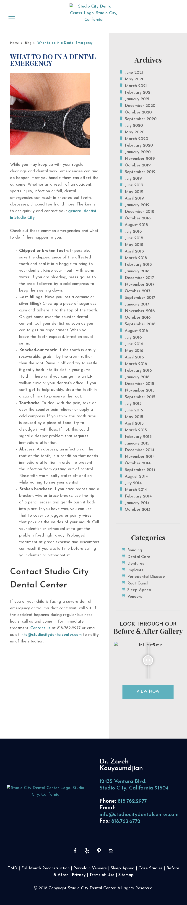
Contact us (40, 628)
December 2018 (139, 212)
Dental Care (138, 557)
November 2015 (140, 391)
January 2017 (137, 305)
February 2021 (138, 93)
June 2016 (134, 344)
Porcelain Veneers (90, 868)
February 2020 (139, 146)
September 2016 (140, 324)
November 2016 (140, 311)
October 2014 (138, 463)
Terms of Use (101, 875)
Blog (28, 43)
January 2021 (137, 99)
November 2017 (139, 285)
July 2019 (133, 179)
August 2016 (136, 331)
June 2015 (134, 410)
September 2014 (140, 470)
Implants (135, 570)
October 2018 (138, 218)
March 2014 (136, 490)
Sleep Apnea (139, 590)
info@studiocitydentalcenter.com (51, 635)
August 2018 (136, 225)
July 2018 (133, 232)
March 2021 (136, 86)
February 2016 (138, 371)
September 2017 (140, 298)
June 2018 (134, 238)
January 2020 (138, 152)
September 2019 (140, 172)
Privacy (79, 875)
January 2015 (137, 444)
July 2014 (133, 483)
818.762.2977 (132, 801)
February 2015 (138, 437)
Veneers (134, 597)
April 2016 (134, 357)
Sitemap (126, 875)
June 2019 (134, 185)
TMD (12, 868)
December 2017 (139, 278)
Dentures (135, 564)
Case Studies (150, 868)
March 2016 (136, 364)
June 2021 (134, 73)
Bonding (134, 550)
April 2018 (134, 252)
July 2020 (134, 126)
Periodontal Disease (146, 577)
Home (14, 43)
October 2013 (137, 510)
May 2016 (134, 351)
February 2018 (138, 265)
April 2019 (134, 199)
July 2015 (133, 404)
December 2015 (139, 384)
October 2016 (138, 318)
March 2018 (136, 258)
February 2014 (138, 497)
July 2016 (133, 338)
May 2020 (135, 132)
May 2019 (134, 192)
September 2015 (140, 397)
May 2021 (134, 79)
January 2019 (137, 205)
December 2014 (139, 450)
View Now (148, 692)
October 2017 (137, 291)
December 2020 (140, 106)
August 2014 (136, 477)
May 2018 (134, 245)
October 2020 (138, 112)
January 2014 (137, 503)
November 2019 (140, 159)
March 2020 (136, 139)
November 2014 (140, 457)
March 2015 (136, 430)
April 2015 (134, 424)
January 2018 (137, 271)
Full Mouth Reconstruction (45, 868)
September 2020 (141, 119)
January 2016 (137, 377)
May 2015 (134, 417)
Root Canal (137, 583)
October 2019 (138, 165)
